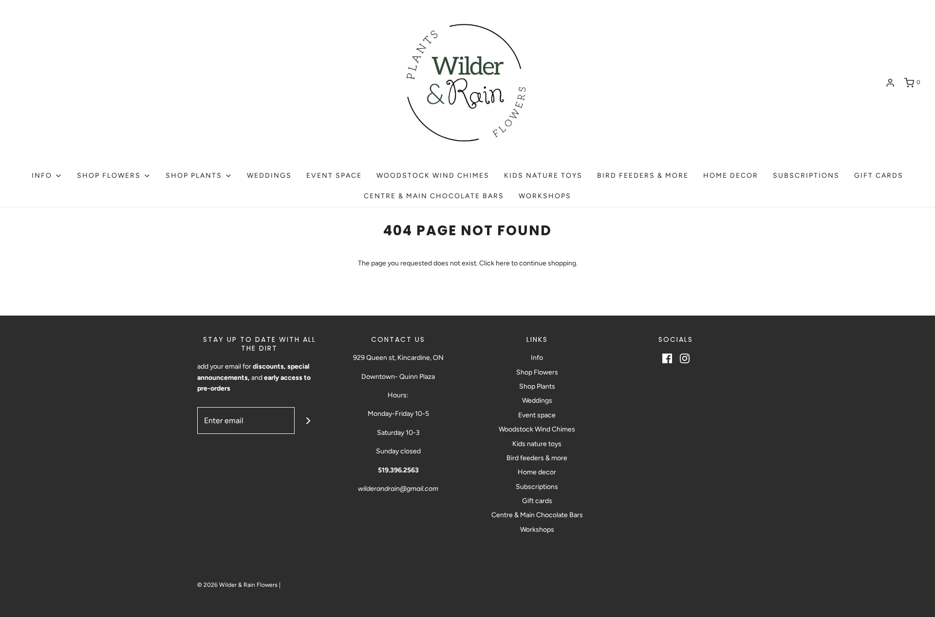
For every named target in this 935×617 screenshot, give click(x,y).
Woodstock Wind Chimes (537, 429)
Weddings (537, 400)
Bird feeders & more (536, 458)
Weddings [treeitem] (269, 175)
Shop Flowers (537, 372)
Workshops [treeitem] (545, 196)
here (503, 263)
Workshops (537, 529)
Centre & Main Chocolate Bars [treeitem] (434, 196)
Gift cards (537, 501)
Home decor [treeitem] (730, 175)
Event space (537, 415)
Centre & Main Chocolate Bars (537, 515)
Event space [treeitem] (334, 175)
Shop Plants (537, 386)
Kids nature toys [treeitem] (543, 175)
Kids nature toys (536, 444)
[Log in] (890, 83)
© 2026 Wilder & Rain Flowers (237, 584)
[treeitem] (47, 176)
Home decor (537, 472)
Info (537, 358)
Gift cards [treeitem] (878, 175)
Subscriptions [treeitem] (806, 175)
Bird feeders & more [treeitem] (643, 175)
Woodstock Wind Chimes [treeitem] (432, 175)
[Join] (308, 420)
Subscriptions (537, 487)
